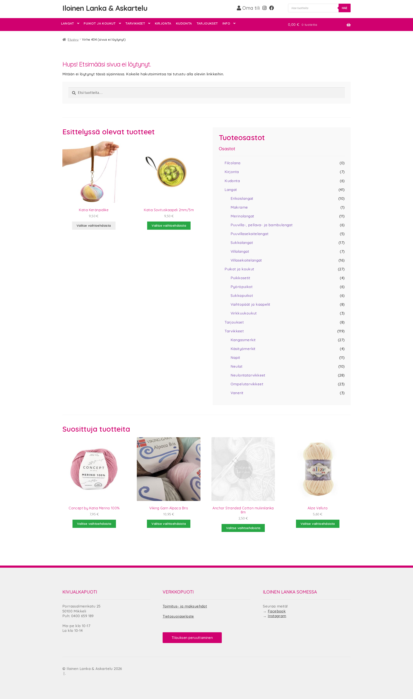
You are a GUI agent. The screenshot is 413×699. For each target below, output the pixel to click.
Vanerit (237, 393)
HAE (344, 8)
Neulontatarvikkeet (248, 375)
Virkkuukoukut (244, 313)
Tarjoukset (207, 23)
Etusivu (73, 39)
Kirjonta (163, 23)
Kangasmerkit (243, 340)
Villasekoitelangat (246, 260)
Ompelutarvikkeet (247, 384)
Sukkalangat (242, 242)
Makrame (239, 207)
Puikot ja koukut (100, 23)
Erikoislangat (242, 198)
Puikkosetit (240, 278)
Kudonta (184, 23)
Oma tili (250, 8)
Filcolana (232, 163)
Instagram (277, 616)
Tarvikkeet (135, 23)
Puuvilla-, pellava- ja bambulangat (262, 225)
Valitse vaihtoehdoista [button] (169, 225)
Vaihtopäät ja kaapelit (250, 304)
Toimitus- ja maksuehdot (185, 606)
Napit (235, 357)
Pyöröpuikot (242, 286)
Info (226, 23)
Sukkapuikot (242, 295)
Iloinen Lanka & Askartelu (104, 8)
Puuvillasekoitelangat (249, 233)
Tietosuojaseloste (178, 616)
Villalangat (240, 251)
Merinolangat (242, 216)
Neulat (236, 366)
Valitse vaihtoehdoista (94, 225)
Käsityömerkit (243, 348)
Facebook (277, 611)
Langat (67, 23)
